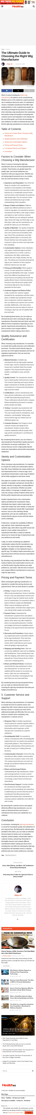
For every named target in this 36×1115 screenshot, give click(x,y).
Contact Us (20, 1100)
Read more (6, 966)
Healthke (22, 1090)
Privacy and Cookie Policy (15, 1112)
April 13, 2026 (14, 1000)
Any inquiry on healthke (8, 1100)
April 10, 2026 (14, 1010)
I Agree (28, 1112)
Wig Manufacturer (11, 855)
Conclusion (8, 151)
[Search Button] (33, 1071)
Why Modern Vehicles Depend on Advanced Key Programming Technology (20, 972)
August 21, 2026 (8, 1033)
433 (23, 955)
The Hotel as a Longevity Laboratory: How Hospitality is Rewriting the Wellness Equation (22, 1006)
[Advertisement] (18, 27)
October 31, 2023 (20, 64)
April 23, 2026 (14, 984)
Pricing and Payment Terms (14, 145)
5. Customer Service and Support (15, 148)
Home (2, 49)
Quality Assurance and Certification (16, 139)
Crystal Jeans (7, 955)
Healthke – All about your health (15, 1098)
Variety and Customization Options (16, 142)
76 (20, 984)
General (8, 49)
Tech (6, 1090)
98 (14, 1033)
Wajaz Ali (9, 64)
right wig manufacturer (27, 824)
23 (20, 992)
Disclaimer (27, 1100)
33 (20, 976)
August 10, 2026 (16, 955)
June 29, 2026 (14, 976)
